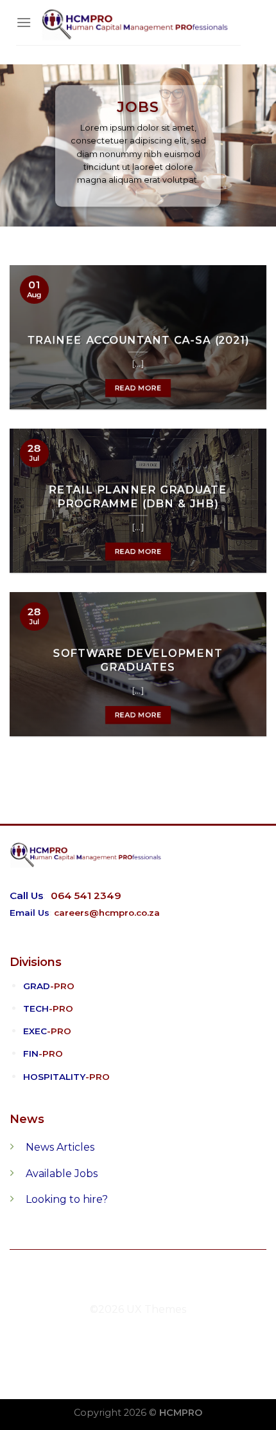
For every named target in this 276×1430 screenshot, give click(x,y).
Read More (138, 388)
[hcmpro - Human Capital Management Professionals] (136, 22)
